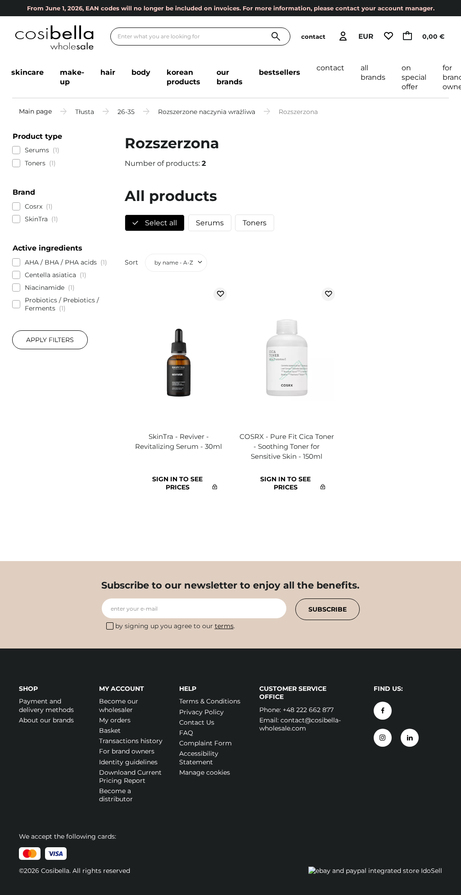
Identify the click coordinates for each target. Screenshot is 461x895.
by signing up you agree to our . (175, 626)
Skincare (27, 72)
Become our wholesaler (118, 705)
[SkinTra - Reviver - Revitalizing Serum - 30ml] (178, 355)
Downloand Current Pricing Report (130, 776)
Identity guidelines (128, 762)
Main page (35, 111)
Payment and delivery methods (46, 705)
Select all (160, 223)
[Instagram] (383, 738)
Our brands (230, 77)
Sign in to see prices (177, 483)
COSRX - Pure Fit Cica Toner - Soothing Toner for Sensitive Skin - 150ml (287, 446)
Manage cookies (204, 772)
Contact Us (196, 722)
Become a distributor (116, 795)
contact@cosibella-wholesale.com (300, 724)
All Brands (373, 73)
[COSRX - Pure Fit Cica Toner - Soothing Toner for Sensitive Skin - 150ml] (287, 355)
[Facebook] (383, 711)
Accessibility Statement (198, 757)
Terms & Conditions (209, 701)
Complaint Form (205, 743)
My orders (115, 720)
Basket (110, 730)
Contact (330, 68)
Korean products (183, 77)
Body (140, 72)
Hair (107, 72)
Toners (255, 223)
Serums (210, 223)
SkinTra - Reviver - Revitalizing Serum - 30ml (178, 441)
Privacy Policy (201, 712)
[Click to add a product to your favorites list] (220, 294)
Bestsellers (279, 72)
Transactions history (131, 741)
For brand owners (126, 751)
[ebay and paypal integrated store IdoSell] (375, 871)
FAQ (186, 733)
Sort (131, 262)
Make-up (72, 77)
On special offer (414, 77)
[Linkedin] (410, 738)
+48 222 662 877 (308, 710)
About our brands (46, 720)
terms (224, 626)
